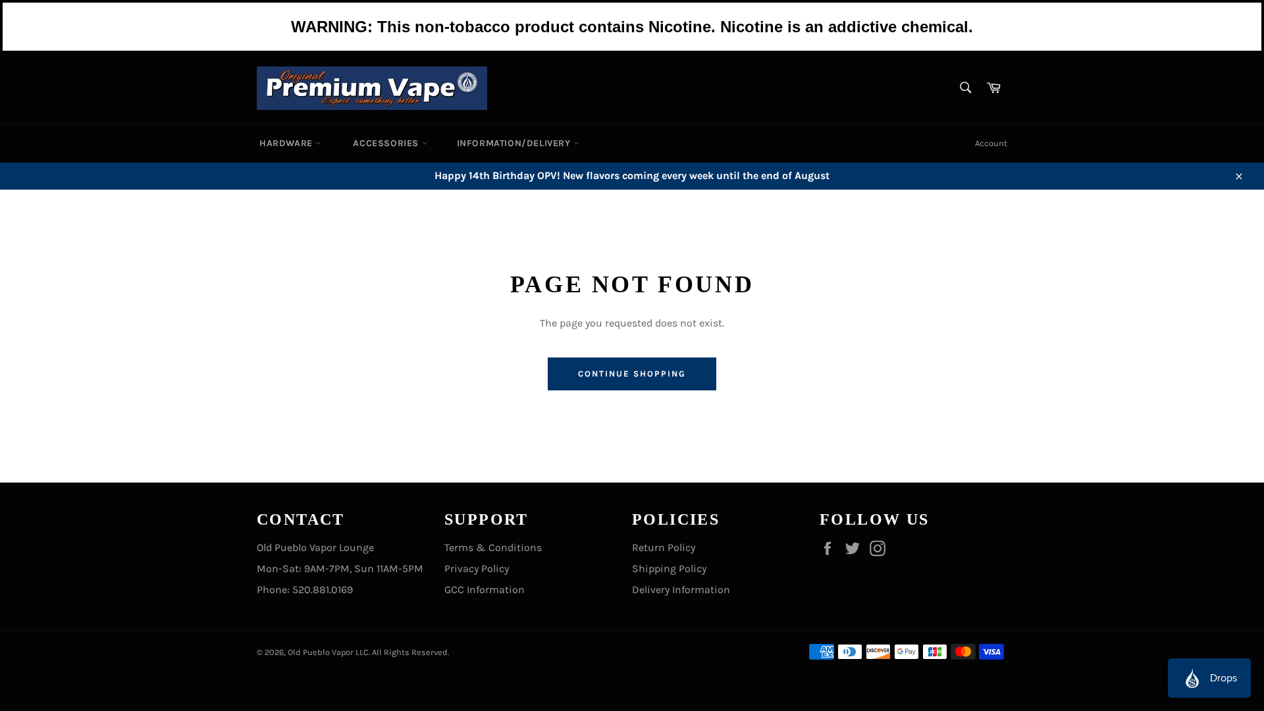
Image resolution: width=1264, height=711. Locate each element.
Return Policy (663, 547)
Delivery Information (681, 589)
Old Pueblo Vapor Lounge (315, 547)
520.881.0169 (322, 589)
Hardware (287, 143)
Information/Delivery (515, 143)
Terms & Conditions (493, 547)
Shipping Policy (669, 568)
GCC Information (484, 589)
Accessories (387, 143)
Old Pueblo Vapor (321, 652)
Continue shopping (631, 374)
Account (991, 143)
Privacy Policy (476, 568)
